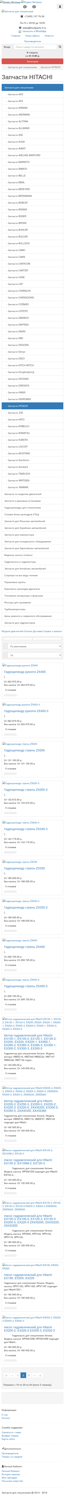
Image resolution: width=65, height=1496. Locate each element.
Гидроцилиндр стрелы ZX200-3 (26, 789)
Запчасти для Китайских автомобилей (25, 568)
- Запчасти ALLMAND (17, 128)
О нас (5, 1414)
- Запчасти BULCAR (16, 236)
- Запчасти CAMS (14, 256)
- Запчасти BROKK (15, 223)
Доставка (38, 631)
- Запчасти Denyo (14, 351)
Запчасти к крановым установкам (22, 500)
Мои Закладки (9, 1477)
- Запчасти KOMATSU (17, 433)
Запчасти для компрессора (19, 534)
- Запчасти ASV (13, 134)
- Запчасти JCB (13, 412)
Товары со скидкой (12, 1456)
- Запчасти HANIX (15, 392)
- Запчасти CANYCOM (17, 263)
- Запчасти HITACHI (16, 406)
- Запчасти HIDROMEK (17, 399)
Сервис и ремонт (52, 631)
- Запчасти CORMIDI (16, 304)
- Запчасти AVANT (15, 148)
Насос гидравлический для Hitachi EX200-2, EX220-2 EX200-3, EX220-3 (29, 1328)
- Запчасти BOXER (15, 216)
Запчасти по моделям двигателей (22, 494)
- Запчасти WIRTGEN (16, 480)
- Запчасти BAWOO (15, 168)
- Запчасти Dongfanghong (19, 372)
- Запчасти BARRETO (17, 162)
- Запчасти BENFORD (17, 189)
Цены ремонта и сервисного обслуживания (28, 616)
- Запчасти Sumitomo (16, 460)
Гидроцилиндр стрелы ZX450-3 (26, 986)
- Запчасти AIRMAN (16, 107)
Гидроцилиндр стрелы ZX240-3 (26, 829)
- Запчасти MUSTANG (17, 453)
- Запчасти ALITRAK (16, 121)
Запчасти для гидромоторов (19, 622)
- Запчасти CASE (14, 277)
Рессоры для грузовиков (17, 602)
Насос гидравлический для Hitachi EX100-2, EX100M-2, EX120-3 (28, 1161)
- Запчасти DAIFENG (16, 324)
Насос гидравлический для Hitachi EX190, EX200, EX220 (28, 1276)
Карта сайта (8, 1438)
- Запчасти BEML (14, 182)
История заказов (11, 1474)
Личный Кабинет (11, 1471)
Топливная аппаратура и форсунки (23, 595)
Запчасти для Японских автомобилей (24, 521)
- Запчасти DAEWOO (16, 317)
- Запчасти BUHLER (16, 229)
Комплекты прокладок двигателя (22, 588)
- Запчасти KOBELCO (16, 426)
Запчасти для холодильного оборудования (27, 541)
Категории (32, 61)
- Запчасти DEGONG (16, 345)
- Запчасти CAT (13, 284)
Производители (10, 1453)
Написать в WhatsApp (33, 31)
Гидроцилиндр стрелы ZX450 (24, 946)
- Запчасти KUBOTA (16, 439)
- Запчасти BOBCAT (16, 202)
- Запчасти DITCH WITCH (19, 365)
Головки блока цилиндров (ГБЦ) (21, 514)
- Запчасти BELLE (15, 175)
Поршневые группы (15, 582)
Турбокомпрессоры (15, 609)
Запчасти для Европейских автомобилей (26, 548)
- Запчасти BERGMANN (18, 195)
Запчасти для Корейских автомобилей (25, 527)
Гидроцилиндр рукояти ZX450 (25, 671)
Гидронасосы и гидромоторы (20, 561)
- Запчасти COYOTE (16, 311)
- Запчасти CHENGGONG (19, 297)
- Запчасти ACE (13, 94)
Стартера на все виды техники (21, 575)
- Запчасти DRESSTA (16, 385)
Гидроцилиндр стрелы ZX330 (24, 868)
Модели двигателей (12, 631)
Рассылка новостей (12, 1480)
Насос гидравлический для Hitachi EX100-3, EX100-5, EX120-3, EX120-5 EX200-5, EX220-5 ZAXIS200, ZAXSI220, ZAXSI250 (32, 1220)
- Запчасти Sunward (16, 466)
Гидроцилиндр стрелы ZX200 (24, 750)
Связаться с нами (11, 1432)
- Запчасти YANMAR (16, 487)
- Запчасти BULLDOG (17, 243)
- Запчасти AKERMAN (17, 114)
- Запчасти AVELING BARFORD (22, 155)
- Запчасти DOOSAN (16, 378)
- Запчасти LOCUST (16, 446)
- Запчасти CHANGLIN (17, 290)
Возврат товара (10, 1435)
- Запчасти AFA (13, 101)
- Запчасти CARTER (16, 270)
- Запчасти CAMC (14, 250)
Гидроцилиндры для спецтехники (22, 507)
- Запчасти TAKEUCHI (17, 473)
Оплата (28, 631)
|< (7, 1375)
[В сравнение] (14, 695)
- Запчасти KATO (14, 419)
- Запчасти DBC (13, 338)
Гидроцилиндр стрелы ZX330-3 (26, 907)
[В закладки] (10, 695)
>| (40, 1375)
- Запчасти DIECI (14, 358)
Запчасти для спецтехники (22, 67)
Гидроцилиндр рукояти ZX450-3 (26, 711)
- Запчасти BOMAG (15, 209)
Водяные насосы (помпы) (18, 555)
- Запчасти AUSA (14, 141)
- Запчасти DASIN (14, 331)
